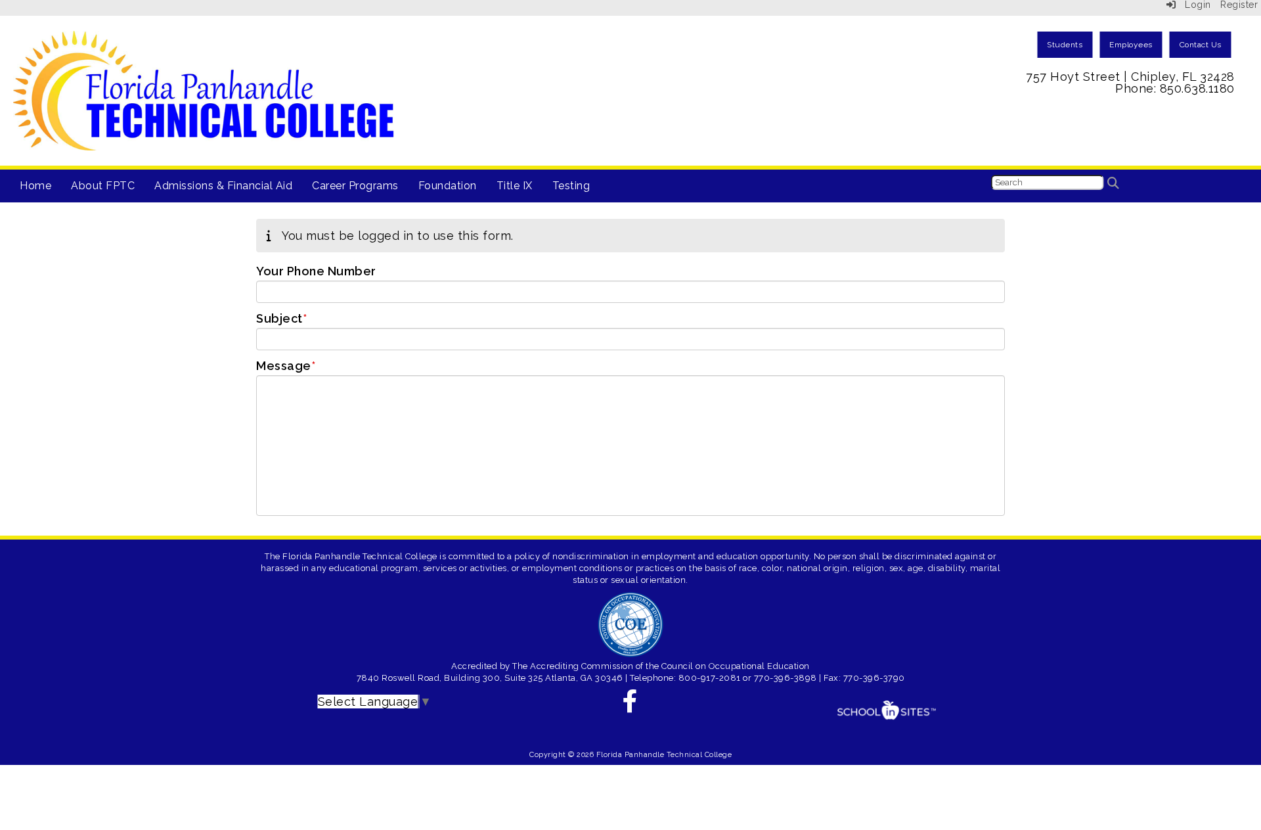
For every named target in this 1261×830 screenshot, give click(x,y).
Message (285, 366)
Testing (571, 185)
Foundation (447, 185)
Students (1064, 44)
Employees (1131, 44)
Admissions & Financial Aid (223, 185)
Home (35, 185)
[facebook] (630, 705)
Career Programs (355, 185)
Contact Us (1201, 44)
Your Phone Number (316, 271)
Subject (281, 319)
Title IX (515, 185)
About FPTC (103, 185)
